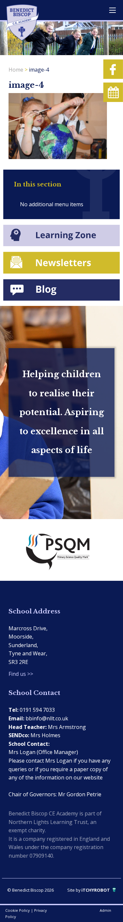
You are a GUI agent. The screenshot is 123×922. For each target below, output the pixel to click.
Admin (105, 910)
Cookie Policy (17, 910)
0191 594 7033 (37, 709)
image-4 (39, 69)
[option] (61, 550)
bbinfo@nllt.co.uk (47, 718)
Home (16, 69)
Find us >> (21, 673)
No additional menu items (51, 204)
